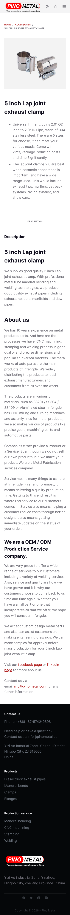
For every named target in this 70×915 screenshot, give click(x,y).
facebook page (30, 665)
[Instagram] (38, 897)
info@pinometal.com (44, 737)
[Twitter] (31, 897)
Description (35, 221)
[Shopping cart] (55, 6)
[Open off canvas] (64, 6)
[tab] (35, 221)
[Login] (47, 6)
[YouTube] (46, 897)
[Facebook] (23, 897)
